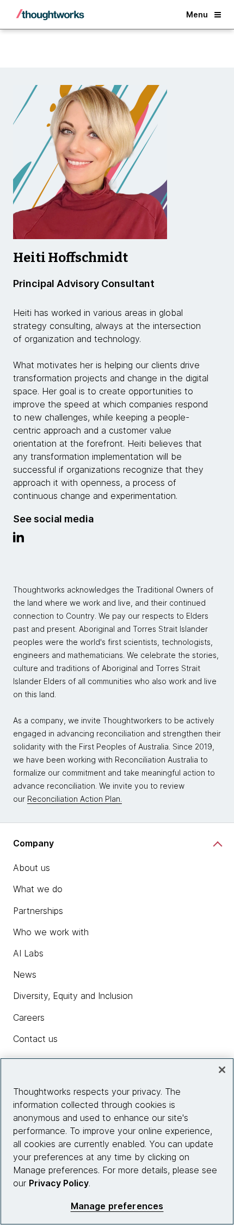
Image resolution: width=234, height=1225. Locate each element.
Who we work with (51, 932)
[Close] (222, 1070)
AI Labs (28, 953)
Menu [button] (197, 14)
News (24, 974)
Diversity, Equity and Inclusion (73, 995)
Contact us (35, 1038)
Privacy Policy (59, 1183)
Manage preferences (117, 1206)
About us (31, 867)
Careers (29, 1017)
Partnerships (38, 910)
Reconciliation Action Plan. (74, 798)
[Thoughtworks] (50, 14)
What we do (38, 888)
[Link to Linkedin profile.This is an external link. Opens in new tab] (18, 540)
